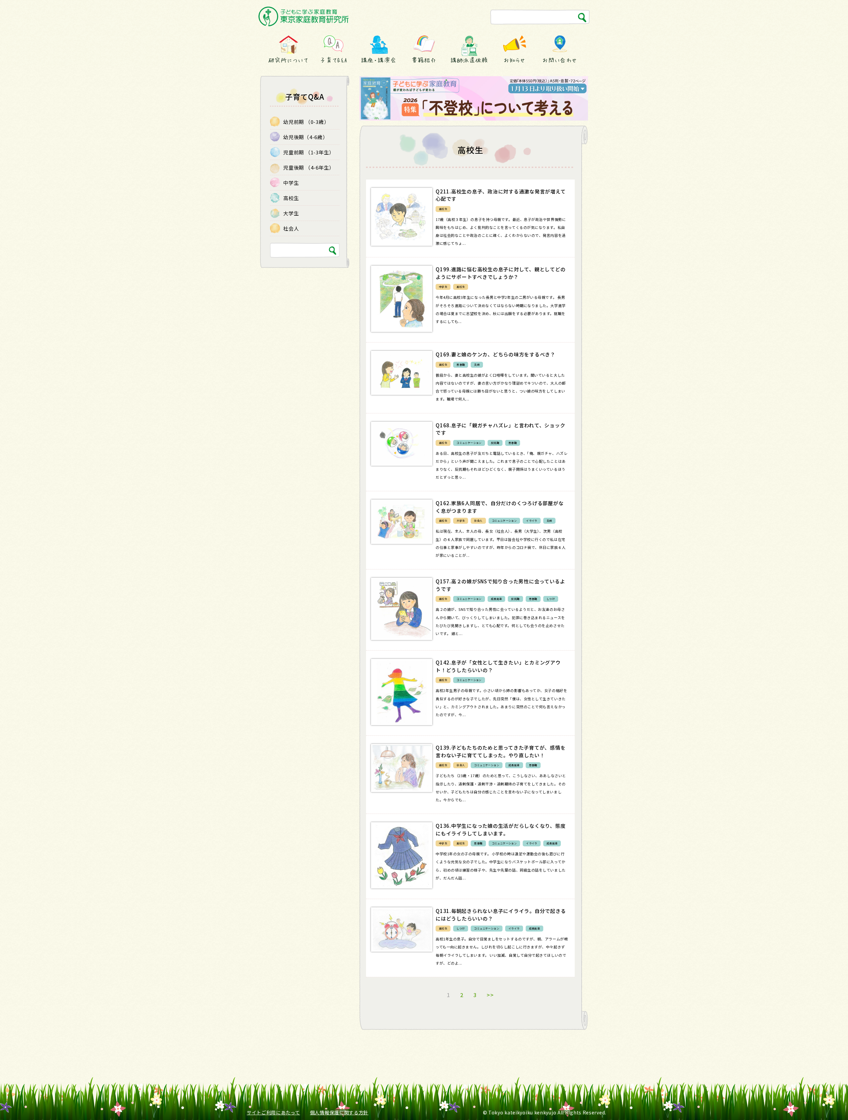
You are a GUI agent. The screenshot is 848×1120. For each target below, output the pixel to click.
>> (490, 995)
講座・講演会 (378, 60)
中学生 (443, 287)
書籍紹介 (424, 60)
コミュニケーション (469, 443)
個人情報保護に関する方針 (339, 1112)
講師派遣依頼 (469, 60)
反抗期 (495, 443)
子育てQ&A (333, 60)
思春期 (460, 364)
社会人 (478, 520)
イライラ (531, 520)
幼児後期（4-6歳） (305, 136)
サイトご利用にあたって (273, 1112)
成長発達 (496, 599)
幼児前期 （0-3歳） (306, 121)
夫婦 (477, 364)
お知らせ (514, 60)
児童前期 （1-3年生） (308, 152)
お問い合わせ (559, 60)
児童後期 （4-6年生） (308, 167)
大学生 (460, 520)
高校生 (443, 209)
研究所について (288, 60)
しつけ (551, 599)
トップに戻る (827, 1102)
